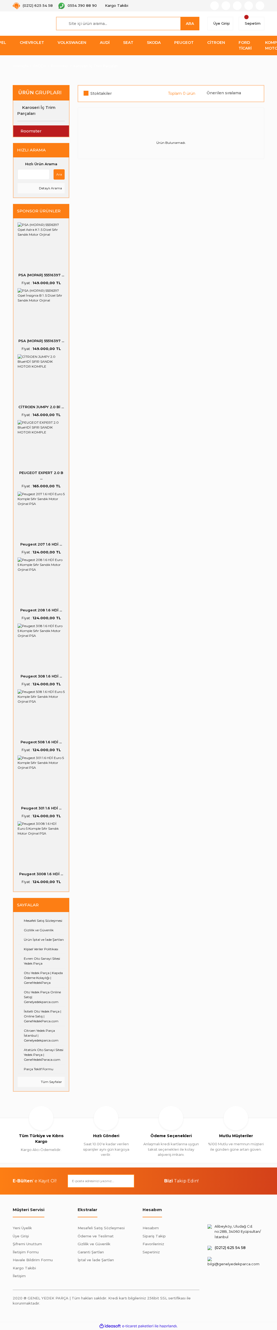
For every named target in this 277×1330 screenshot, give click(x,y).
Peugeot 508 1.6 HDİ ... (41, 742)
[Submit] (127, 1181)
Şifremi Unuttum (27, 1244)
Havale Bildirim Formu (33, 1260)
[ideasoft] (110, 1326)
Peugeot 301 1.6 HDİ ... (41, 808)
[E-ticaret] (138, 1325)
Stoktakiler (101, 93)
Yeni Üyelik (22, 1228)
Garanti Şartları (91, 1252)
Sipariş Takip (154, 1236)
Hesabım (151, 1228)
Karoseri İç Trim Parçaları (95, 66)
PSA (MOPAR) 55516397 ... (41, 275)
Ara (59, 174)
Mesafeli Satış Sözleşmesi (101, 1228)
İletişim (19, 1276)
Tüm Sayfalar (51, 1082)
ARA (190, 23)
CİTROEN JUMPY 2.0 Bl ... (41, 407)
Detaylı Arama (50, 188)
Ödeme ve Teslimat (96, 1236)
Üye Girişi (21, 1236)
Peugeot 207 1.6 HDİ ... (41, 544)
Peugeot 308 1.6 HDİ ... (41, 676)
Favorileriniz (153, 1244)
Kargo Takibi (24, 1268)
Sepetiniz (151, 1252)
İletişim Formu (26, 1252)
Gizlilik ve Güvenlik (94, 1244)
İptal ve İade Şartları (96, 1260)
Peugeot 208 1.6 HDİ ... (41, 610)
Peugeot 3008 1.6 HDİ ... (41, 874)
